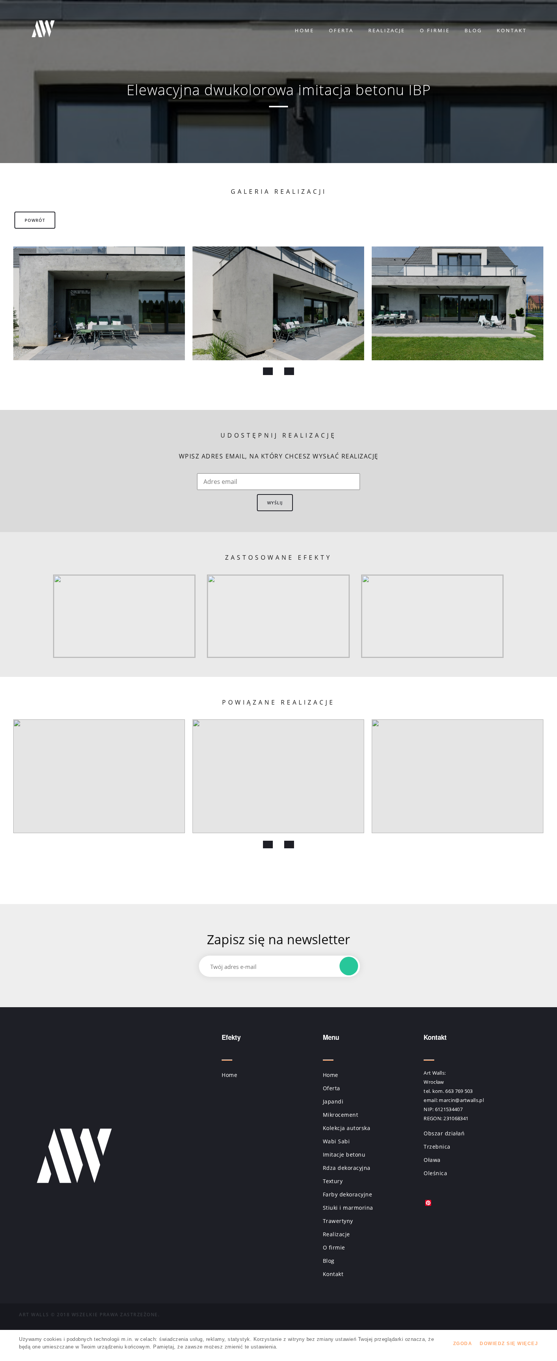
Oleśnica (435, 1173)
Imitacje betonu (344, 1154)
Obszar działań (444, 1133)
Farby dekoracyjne (347, 1194)
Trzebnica (437, 1146)
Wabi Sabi (336, 1141)
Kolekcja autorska (347, 1128)
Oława (432, 1159)
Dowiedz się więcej (509, 1343)
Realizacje (386, 30)
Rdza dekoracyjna (347, 1167)
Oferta (341, 30)
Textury (333, 1181)
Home (304, 30)
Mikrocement (340, 1114)
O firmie (435, 30)
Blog (473, 30)
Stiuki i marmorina (348, 1207)
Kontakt (512, 30)
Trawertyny (338, 1220)
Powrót (35, 220)
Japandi (333, 1101)
